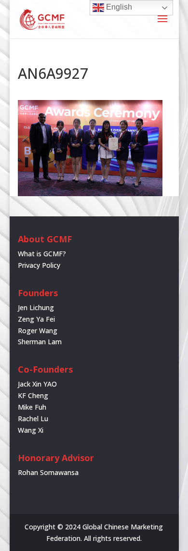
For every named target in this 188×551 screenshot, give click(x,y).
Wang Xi (30, 430)
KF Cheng (33, 395)
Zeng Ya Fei (36, 319)
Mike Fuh (32, 407)
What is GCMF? (42, 253)
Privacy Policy (39, 265)
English (118, 7)
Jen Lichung (36, 307)
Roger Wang (37, 330)
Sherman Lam (40, 341)
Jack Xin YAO (37, 383)
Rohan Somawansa (48, 472)
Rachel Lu (33, 418)
